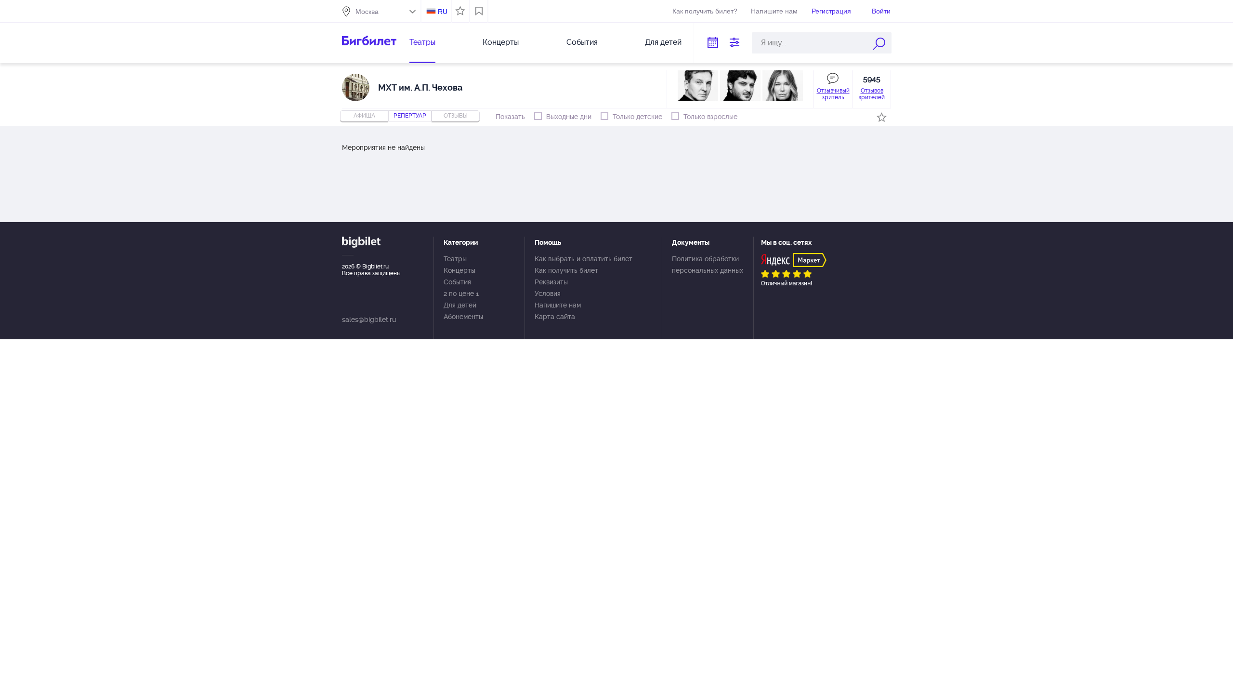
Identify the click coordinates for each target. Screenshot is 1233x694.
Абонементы (463, 316)
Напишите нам (774, 11)
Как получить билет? (704, 11)
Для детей (663, 42)
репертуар (410, 115)
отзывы (456, 115)
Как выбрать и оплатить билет (583, 259)
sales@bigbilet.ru (369, 319)
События (582, 42)
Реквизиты (551, 282)
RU (442, 11)
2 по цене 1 (461, 293)
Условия (548, 293)
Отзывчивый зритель (833, 94)
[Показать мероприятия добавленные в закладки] (479, 11)
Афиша (364, 115)
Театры (422, 42)
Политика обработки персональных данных (707, 264)
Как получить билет (566, 270)
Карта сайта (555, 316)
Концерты (501, 42)
